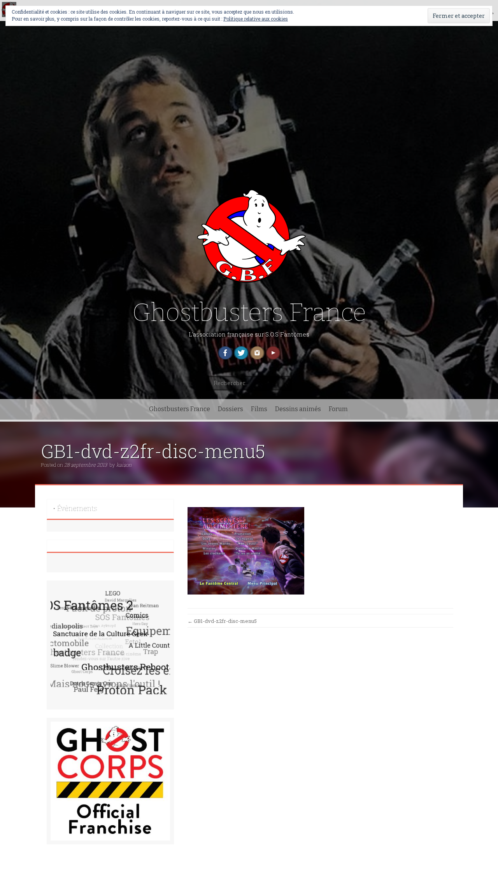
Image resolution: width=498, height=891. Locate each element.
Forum (338, 409)
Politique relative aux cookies (255, 19)
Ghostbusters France (249, 313)
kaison (124, 464)
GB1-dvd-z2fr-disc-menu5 (222, 620)
